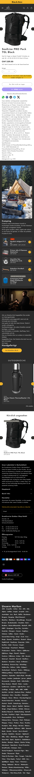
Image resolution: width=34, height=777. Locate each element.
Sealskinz (11, 734)
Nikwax (16, 698)
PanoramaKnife (7, 717)
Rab (10, 726)
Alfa (24, 609)
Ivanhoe (10, 678)
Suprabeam (14, 745)
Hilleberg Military (7, 673)
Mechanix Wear (20, 692)
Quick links (6, 494)
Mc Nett (11, 692)
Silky (3, 737)
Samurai (28, 728)
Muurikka (18, 695)
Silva (8, 737)
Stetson (16, 742)
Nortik (10, 703)
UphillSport (5, 762)
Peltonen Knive (6, 720)
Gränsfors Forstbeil (17, 269)
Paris (14, 717)
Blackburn (12, 620)
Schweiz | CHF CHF (13, 575)
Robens (27, 726)
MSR (21, 689)
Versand (10, 64)
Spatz (12, 739)
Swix (20, 748)
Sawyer (15, 731)
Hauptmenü (6, 489)
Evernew (16, 645)
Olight (4, 706)
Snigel (27, 737)
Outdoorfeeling (19, 712)
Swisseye (14, 748)
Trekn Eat (28, 756)
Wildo (27, 767)
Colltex (11, 634)
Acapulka (9, 609)
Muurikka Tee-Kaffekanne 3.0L (16, 260)
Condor (22, 634)
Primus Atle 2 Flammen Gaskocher (18, 251)
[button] (2, 8)
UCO (23, 759)
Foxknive (5, 656)
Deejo (4, 639)
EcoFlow (4, 645)
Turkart (18, 759)
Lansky (25, 684)
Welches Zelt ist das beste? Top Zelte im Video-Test (16, 507)
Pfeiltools (27, 720)
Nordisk (17, 700)
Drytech (23, 639)
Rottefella (10, 728)
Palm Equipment (26, 714)
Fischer (13, 650)
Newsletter (6, 498)
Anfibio (9, 611)
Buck (27, 623)
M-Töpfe (11, 689)
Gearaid (18, 659)
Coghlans (25, 631)
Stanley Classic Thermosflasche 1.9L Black (17, 399)
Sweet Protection (24, 745)
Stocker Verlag (25, 742)
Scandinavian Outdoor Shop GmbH (14, 516)
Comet (16, 634)
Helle (18, 667)
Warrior (17, 764)
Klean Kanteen (6, 684)
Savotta (9, 731)
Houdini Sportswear (20, 673)
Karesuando (6, 681)
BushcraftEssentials (15, 625)
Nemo (11, 698)
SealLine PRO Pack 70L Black (14, 453)
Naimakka (25, 695)
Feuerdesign (6, 648)
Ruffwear (18, 728)
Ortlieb (21, 709)
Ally (28, 609)
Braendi (29, 620)
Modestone (5, 695)
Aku (20, 609)
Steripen (10, 742)
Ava (11, 614)
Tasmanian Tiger (19, 751)
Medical (28, 692)
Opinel (14, 706)
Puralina (27, 723)
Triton (4, 759)
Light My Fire (22, 687)
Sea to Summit (23, 731)
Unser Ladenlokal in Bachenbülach (14, 465)
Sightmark (25, 734)
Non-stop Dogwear (25, 698)
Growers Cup (14, 664)
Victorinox (23, 762)
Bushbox (5, 625)
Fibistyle (21, 648)
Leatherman (5, 687)
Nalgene (5, 698)
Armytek (22, 611)
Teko (27, 751)
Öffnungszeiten (7, 534)
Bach (15, 614)
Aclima (15, 609)
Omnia (9, 706)
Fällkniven (12, 656)
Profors (16, 723)
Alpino (4, 611)
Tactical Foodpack (7, 751)
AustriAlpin (5, 614)
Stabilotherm (26, 739)
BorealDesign (21, 620)
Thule (17, 753)
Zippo (28, 773)
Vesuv (17, 762)
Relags (15, 726)
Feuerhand (14, 648)
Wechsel (4, 767)
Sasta (4, 731)
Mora (12, 695)
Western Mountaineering (16, 767)
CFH (29, 625)
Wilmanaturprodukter (16, 770)
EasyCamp (14, 642)
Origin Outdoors (12, 709)
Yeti (24, 773)
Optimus (27, 706)
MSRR (26, 689)
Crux (27, 637)
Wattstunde (24, 764)
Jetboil (29, 678)
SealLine (4, 734)
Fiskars (19, 650)
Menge (4, 68)
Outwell (27, 712)
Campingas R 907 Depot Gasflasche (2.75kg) (16, 280)
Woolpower (5, 773)
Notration (25, 703)
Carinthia (25, 628)
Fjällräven (5, 653)
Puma (22, 723)
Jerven (24, 678)
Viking (4, 764)
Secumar (18, 734)
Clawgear (12, 631)
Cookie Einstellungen (8, 579)
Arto (27, 611)
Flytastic (22, 653)
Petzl (21, 720)
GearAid (12, 659)
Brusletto (21, 623)
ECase (29, 639)
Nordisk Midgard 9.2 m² (18, 242)
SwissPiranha (6, 748)
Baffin (21, 614)
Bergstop (11, 617)
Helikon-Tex (5, 667)
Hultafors (5, 675)
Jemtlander (17, 678)
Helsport (24, 667)
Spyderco (18, 739)
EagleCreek (5, 642)
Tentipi (4, 753)
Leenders (14, 687)
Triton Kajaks (11, 759)
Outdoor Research (7, 712)
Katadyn (13, 681)
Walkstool (10, 764)
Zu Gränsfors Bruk (11, 350)
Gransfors (12, 662)
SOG (23, 728)
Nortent (4, 703)
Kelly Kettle (25, 681)
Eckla (27, 642)
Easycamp (21, 642)
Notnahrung (17, 703)
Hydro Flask (21, 675)
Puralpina (5, 726)
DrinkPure (16, 639)
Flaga (11, 653)
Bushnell (24, 625)
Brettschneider (12, 623)
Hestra (20, 670)
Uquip (12, 762)
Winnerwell (27, 770)
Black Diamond (20, 617)
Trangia (21, 756)
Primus (10, 723)
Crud (22, 637)
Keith (19, 681)
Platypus (4, 723)
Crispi (18, 637)
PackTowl (12, 714)
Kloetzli (14, 684)
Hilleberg (27, 670)
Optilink (20, 706)
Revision (21, 726)
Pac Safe (5, 714)
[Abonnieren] (30, 511)
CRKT (4, 628)
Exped (22, 645)
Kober (20, 684)
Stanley (4, 742)
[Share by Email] (10, 98)
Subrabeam (5, 745)
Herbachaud (6, 670)
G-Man (18, 656)
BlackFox (5, 620)
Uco (27, 759)
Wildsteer (5, 770)
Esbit (10, 645)
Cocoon (18, 631)
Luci (28, 687)
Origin (4, 709)
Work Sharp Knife (16, 773)
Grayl (18, 662)
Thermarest (11, 753)
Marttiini (4, 692)
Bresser (4, 623)
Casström (5, 631)
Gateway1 (5, 659)
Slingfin (21, 737)
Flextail (16, 653)
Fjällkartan (26, 650)
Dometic (9, 639)
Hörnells (28, 675)
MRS (17, 689)
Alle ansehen (29, 406)
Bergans (4, 617)
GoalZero (25, 659)
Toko (16, 756)
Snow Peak (5, 739)
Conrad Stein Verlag (8, 637)
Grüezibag (23, 664)
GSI (23, 656)
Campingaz (10, 628)
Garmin (28, 656)
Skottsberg (14, 737)
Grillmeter (24, 662)
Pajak (18, 714)
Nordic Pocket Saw (8, 700)
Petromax (15, 720)
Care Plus (18, 628)
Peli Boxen (20, 717)
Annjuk (15, 611)
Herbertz (14, 670)
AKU (3, 609)
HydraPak (12, 675)
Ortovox (27, 709)
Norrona (24, 700)
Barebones (27, 614)
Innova (4, 678)
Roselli (4, 728)
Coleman (5, 634)
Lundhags (5, 689)
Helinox (13, 667)
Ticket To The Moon (8, 756)
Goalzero (5, 662)
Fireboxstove (6, 650)
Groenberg (5, 664)
